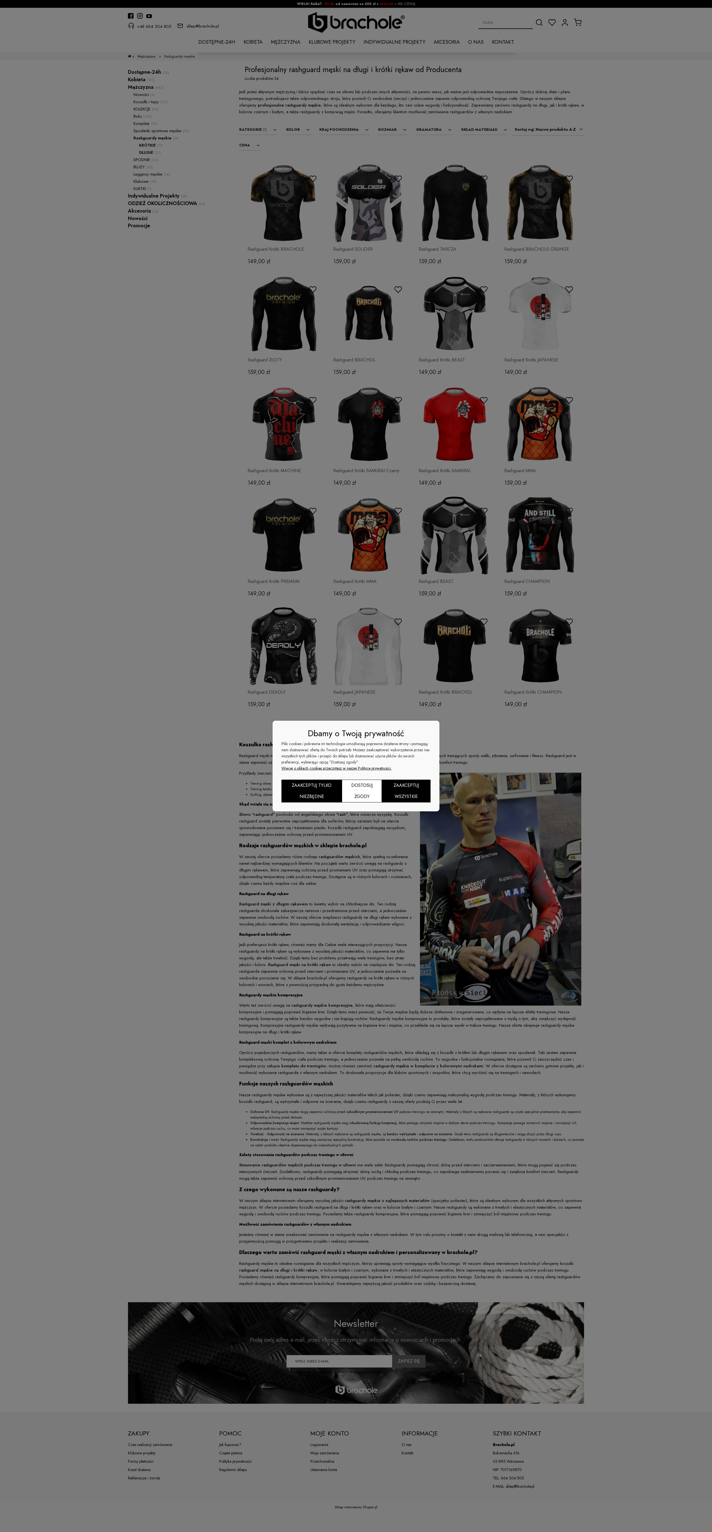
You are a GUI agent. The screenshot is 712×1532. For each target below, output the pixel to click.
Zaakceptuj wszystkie (406, 791)
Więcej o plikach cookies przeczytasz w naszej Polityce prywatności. (336, 768)
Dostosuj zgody (362, 791)
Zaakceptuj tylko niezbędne (312, 791)
